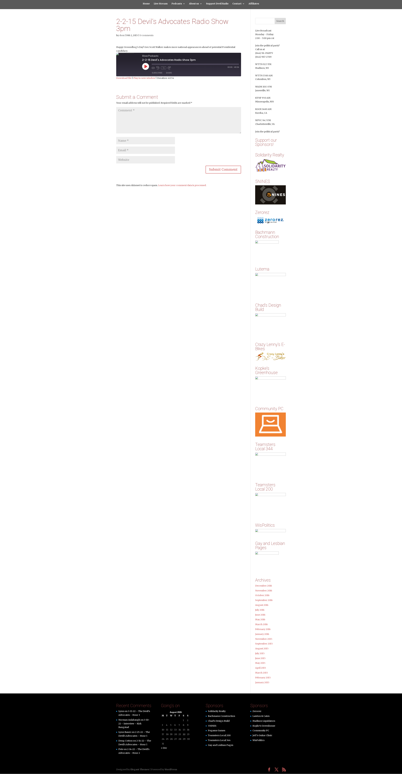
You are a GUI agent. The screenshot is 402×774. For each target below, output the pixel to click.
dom (121, 35)
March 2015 (261, 672)
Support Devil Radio (217, 4)
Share (169, 72)
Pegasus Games (216, 730)
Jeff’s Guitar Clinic (262, 735)
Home (146, 4)
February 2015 (263, 677)
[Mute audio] (153, 67)
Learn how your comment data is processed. (182, 185)
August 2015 (262, 648)
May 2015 (260, 663)
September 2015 (264, 643)
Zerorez (257, 711)
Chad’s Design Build (219, 721)
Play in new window (144, 78)
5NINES (212, 725)
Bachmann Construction (221, 716)
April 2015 (260, 667)
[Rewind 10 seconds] (157, 67)
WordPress (171, 769)
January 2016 (262, 634)
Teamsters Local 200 (219, 735)
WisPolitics (258, 740)
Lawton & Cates (261, 716)
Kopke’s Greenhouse (264, 725)
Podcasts (176, 4)
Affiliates (254, 4)
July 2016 (259, 609)
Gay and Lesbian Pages (220, 745)
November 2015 (263, 639)
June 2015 (260, 658)
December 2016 (263, 585)
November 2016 (263, 590)
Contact (237, 4)
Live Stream (161, 4)
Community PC (261, 730)
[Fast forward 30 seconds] (169, 67)
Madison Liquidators (264, 721)
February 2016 (263, 629)
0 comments (146, 35)
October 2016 (262, 595)
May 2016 (260, 619)
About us (194, 4)
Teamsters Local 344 (219, 740)
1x (164, 68)
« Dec (164, 748)
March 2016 (261, 624)
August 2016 (261, 605)
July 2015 (260, 653)
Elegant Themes (139, 769)
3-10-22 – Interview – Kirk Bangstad (134, 723)
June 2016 (260, 614)
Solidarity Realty (217, 711)
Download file (123, 78)
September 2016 (264, 600)
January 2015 (262, 682)
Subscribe (157, 72)
